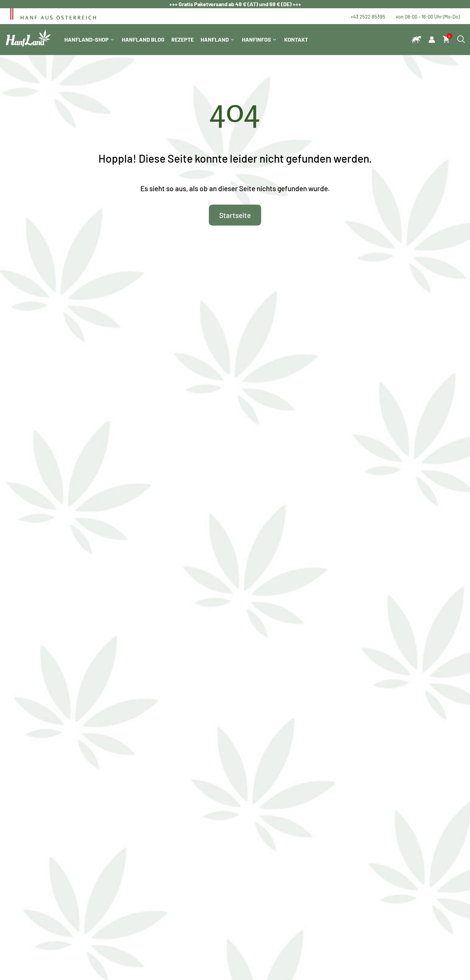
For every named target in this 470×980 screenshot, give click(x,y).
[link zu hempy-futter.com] (416, 39)
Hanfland (215, 39)
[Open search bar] (461, 39)
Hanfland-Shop (86, 39)
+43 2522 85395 (368, 16)
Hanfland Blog (143, 39)
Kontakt (296, 39)
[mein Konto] (431, 39)
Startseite (235, 215)
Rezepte (182, 39)
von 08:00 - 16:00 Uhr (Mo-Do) (428, 16)
